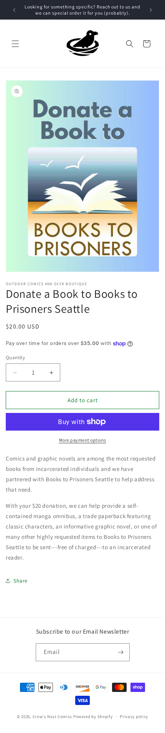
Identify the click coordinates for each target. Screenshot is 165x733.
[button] (15, 43)
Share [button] (20, 580)
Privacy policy (134, 716)
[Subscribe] (120, 652)
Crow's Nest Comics (53, 716)
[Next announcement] (150, 10)
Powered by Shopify (93, 716)
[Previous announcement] (14, 10)
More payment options (82, 440)
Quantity (15, 357)
